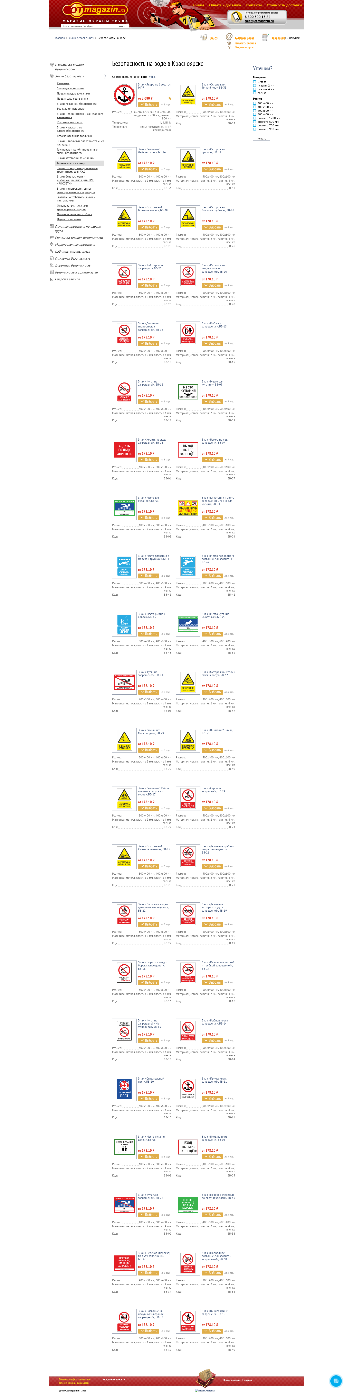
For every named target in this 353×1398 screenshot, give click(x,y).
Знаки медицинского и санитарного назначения (80, 115)
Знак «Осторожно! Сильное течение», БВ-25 (154, 847)
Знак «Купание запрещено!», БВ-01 (150, 673)
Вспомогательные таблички (74, 136)
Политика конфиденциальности (74, 1379)
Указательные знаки (70, 122)
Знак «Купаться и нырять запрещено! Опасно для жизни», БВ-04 (218, 501)
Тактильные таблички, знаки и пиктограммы (76, 198)
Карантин (63, 83)
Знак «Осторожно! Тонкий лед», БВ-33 (214, 86)
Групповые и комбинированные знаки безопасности (77, 151)
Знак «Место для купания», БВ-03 (149, 499)
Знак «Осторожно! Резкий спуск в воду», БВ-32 (218, 673)
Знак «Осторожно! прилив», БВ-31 (214, 150)
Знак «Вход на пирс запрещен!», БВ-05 (214, 1138)
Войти (214, 38)
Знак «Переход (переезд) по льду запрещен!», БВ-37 (154, 1256)
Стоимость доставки (284, 5)
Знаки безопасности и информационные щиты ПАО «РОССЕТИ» (75, 180)
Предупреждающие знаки (73, 93)
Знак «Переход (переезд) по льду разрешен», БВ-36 (218, 1196)
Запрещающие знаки (70, 88)
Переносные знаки (69, 219)
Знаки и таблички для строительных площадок (80, 142)
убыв (152, 77)
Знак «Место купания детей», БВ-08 (151, 1138)
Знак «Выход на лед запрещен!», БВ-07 (215, 441)
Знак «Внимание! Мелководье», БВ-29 (151, 731)
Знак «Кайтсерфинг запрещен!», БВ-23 (150, 266)
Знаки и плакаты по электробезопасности (71, 129)
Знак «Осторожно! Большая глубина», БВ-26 (218, 208)
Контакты (254, 5)
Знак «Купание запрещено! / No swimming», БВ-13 (149, 1024)
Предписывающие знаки (72, 98)
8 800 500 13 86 (257, 17)
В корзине (278, 38)
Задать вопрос (244, 47)
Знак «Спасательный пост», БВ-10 (151, 1080)
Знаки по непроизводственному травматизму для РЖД (77, 169)
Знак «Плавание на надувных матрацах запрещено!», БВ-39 (150, 1314)
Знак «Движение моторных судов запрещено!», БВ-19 (214, 907)
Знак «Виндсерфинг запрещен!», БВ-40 (214, 1312)
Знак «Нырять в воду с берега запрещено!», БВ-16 (152, 965)
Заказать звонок (245, 43)
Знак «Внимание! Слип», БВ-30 (217, 731)
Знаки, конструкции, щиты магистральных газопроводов (76, 190)
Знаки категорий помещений (75, 158)
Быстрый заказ (244, 38)
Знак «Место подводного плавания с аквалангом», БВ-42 (218, 559)
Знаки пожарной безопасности (77, 104)
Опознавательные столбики (74, 214)
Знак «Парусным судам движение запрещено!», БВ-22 (153, 907)
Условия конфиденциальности (74, 1382)
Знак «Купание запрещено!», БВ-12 (150, 383)
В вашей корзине (232, 1380)
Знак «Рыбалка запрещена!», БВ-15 (214, 325)
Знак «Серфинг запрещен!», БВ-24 (213, 789)
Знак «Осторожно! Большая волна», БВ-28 (153, 208)
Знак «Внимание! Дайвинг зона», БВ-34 (152, 150)
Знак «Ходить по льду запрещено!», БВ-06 (152, 441)
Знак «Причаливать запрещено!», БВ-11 (214, 1080)
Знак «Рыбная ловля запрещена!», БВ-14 (215, 1022)
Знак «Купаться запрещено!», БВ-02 (150, 1196)
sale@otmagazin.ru (259, 21)
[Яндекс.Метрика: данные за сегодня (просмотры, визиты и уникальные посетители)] (204, 1390)
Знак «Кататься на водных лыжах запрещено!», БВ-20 (214, 268)
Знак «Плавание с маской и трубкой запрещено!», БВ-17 (218, 965)
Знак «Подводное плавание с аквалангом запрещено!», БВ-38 (216, 1256)
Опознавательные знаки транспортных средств (72, 207)
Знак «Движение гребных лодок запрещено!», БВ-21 (218, 849)
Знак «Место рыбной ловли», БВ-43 (151, 615)
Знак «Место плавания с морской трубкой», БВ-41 (154, 557)
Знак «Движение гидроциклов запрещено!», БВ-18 (150, 327)
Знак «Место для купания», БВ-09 (212, 383)
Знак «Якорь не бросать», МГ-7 (154, 86)
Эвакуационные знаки (71, 108)
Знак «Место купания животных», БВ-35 (215, 615)
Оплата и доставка (225, 5)
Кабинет (197, 5)
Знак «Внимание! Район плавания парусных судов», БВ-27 (153, 791)
